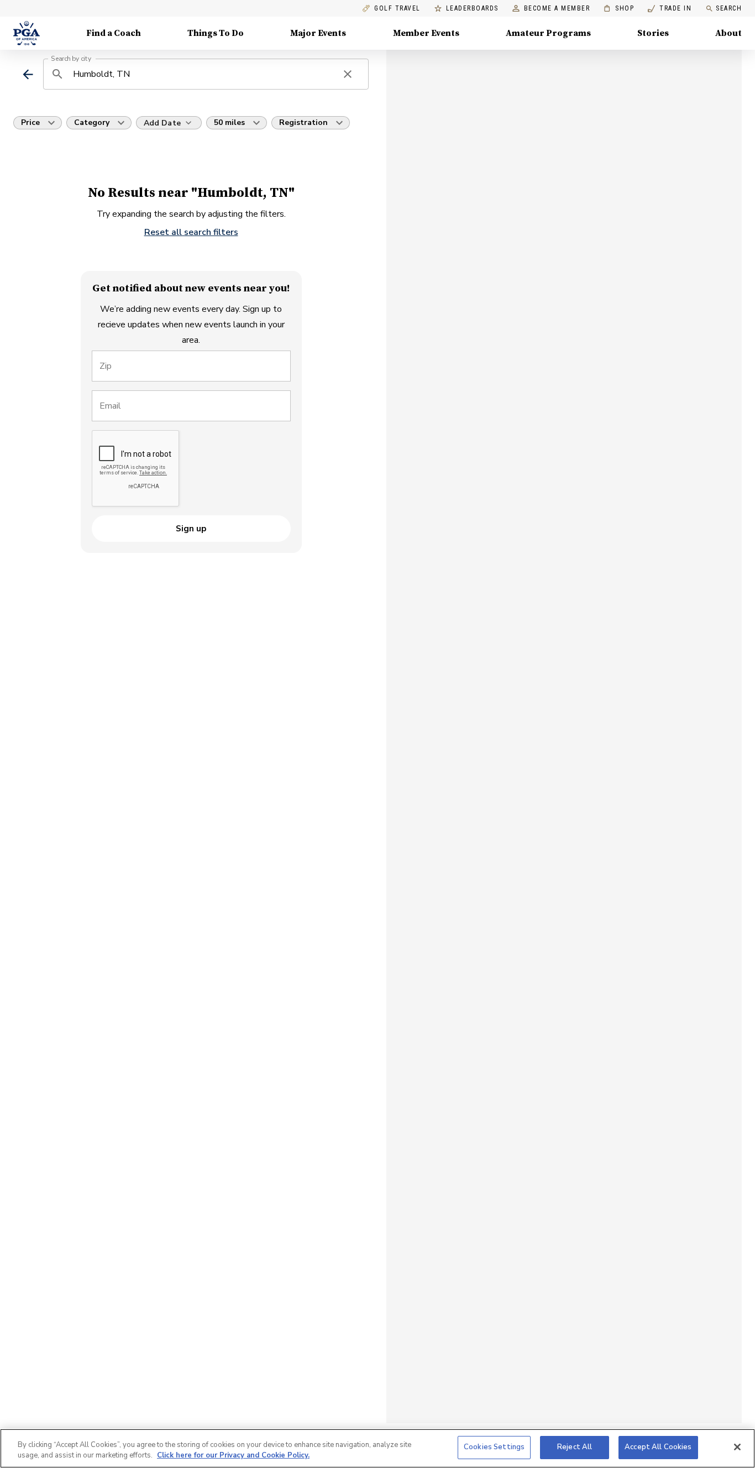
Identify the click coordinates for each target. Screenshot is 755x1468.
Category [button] (91, 122)
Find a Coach (113, 33)
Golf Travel (397, 8)
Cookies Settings (494, 1447)
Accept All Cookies (658, 1447)
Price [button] (30, 122)
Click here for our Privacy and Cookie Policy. (233, 1456)
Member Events (426, 33)
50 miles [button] (229, 122)
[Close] (737, 1447)
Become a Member (557, 8)
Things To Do (215, 33)
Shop (619, 8)
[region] (377, 1448)
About (728, 33)
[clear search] (347, 74)
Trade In (669, 8)
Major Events (318, 33)
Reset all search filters (191, 232)
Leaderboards (472, 8)
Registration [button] (303, 122)
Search (729, 8)
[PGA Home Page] (26, 33)
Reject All (574, 1447)
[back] (27, 74)
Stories (653, 33)
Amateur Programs (548, 33)
